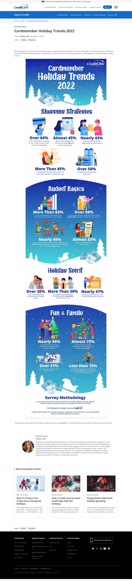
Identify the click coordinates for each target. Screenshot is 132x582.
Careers (69, 557)
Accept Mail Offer (50, 7)
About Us (69, 542)
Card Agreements (45, 568)
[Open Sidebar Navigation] (116, 7)
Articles (23, 21)
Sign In (108, 7)
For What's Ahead (81, 7)
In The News (70, 546)
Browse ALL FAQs (54, 542)
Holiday (23, 40)
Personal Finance (76, 15)
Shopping (31, 40)
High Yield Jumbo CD (37, 542)
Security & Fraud (34, 568)
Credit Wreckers (71, 554)
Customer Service (95, 7)
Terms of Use (24, 568)
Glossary (111, 15)
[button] (116, 16)
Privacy (17, 568)
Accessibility (52, 550)
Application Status (19, 550)
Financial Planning (99, 15)
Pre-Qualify (61, 423)
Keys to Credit (18, 557)
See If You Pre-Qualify (65, 7)
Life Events (87, 15)
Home (16, 21)
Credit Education (62, 15)
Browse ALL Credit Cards (21, 554)
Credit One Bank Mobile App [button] (102, 540)
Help (50, 546)
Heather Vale (24, 36)
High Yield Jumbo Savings (39, 552)
